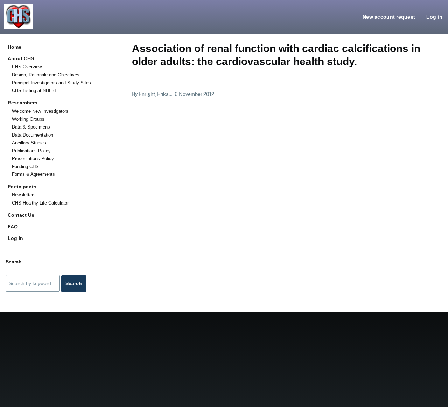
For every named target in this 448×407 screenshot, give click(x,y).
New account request (389, 17)
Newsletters (24, 195)
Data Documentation (32, 135)
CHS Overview (27, 66)
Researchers (22, 102)
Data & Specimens (31, 127)
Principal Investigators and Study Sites (51, 82)
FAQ (13, 226)
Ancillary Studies (29, 142)
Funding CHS (25, 166)
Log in (434, 17)
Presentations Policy (33, 158)
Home (14, 47)
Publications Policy (31, 150)
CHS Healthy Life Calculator (40, 203)
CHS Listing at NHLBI (34, 90)
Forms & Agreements (33, 174)
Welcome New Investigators (40, 111)
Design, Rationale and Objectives (45, 74)
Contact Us (21, 215)
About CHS (21, 58)
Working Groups (28, 119)
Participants (22, 186)
